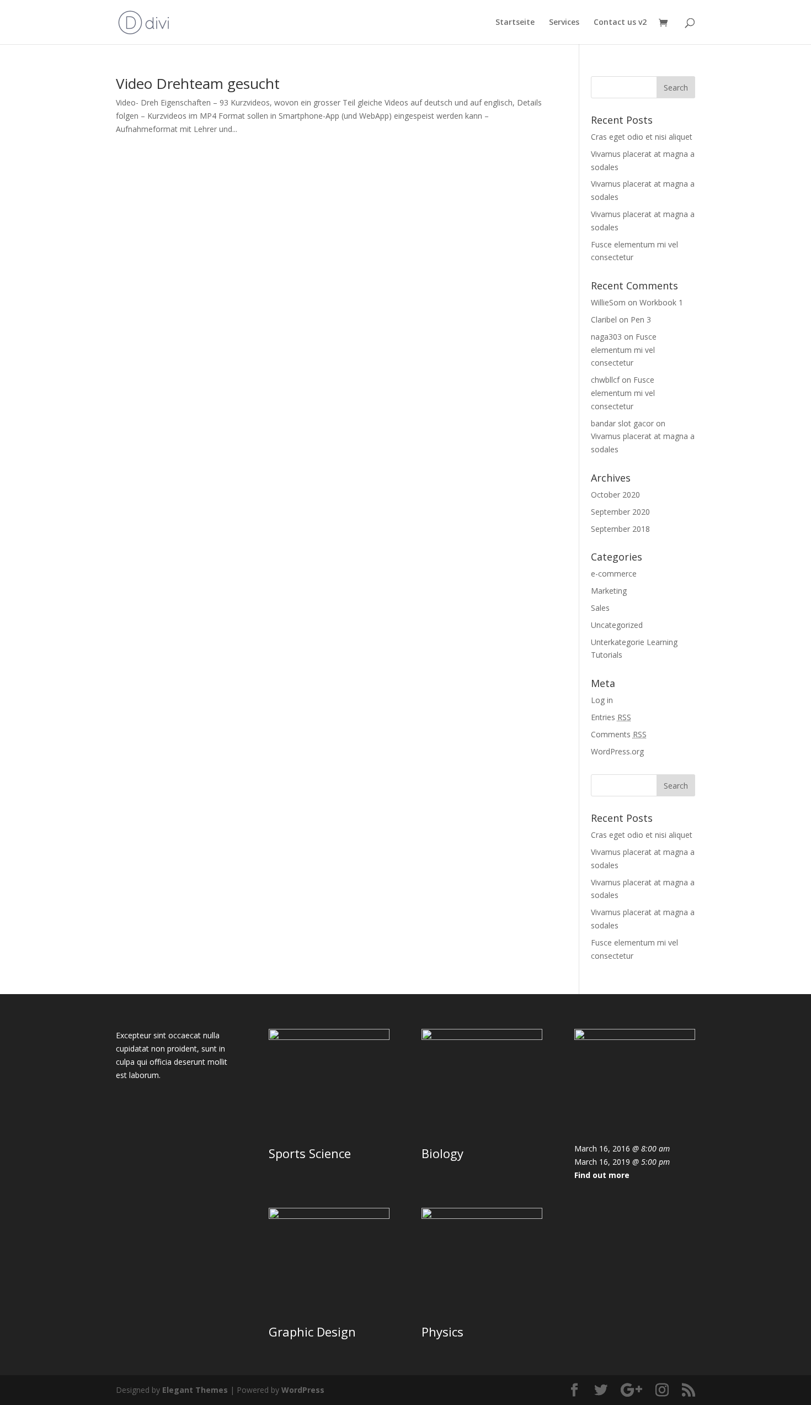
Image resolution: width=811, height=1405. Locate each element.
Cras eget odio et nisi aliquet (641, 136)
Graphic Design (312, 1331)
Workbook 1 (661, 302)
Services (564, 22)
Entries (611, 717)
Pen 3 (641, 319)
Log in (602, 700)
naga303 (606, 336)
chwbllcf (605, 379)
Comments (619, 734)
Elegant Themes (195, 1390)
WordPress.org (617, 751)
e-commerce (614, 573)
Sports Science (310, 1153)
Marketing (609, 590)
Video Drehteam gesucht (198, 83)
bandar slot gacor (622, 423)
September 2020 (620, 511)
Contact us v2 (620, 22)
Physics (442, 1331)
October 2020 (615, 494)
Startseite (515, 22)
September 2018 (620, 529)
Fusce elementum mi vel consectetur (624, 349)
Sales (600, 608)
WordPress (302, 1390)
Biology (442, 1153)
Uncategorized (617, 625)
